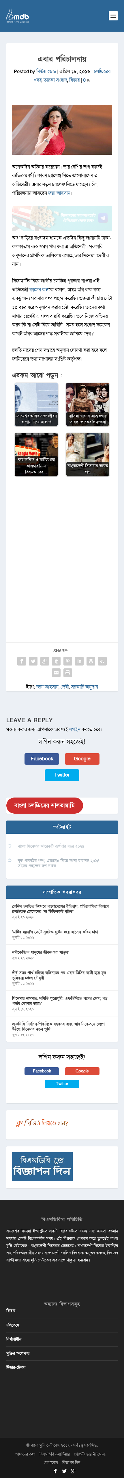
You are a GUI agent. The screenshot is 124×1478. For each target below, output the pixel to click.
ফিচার (74, 80)
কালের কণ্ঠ (38, 289)
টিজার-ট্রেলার (15, 1367)
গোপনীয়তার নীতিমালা (90, 1454)
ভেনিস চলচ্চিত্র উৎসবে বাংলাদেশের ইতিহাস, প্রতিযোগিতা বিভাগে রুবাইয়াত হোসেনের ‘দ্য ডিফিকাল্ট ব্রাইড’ (60, 909)
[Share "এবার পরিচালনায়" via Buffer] (91, 661)
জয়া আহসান (59, 193)
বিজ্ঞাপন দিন (71, 1462)
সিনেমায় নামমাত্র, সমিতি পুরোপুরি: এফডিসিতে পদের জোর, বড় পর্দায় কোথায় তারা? (59, 1001)
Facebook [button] (42, 759)
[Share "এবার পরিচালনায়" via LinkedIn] (79, 661)
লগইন (74, 729)
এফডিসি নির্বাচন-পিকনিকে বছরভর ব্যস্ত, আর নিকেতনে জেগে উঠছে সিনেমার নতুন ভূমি (58, 1026)
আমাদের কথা (25, 1454)
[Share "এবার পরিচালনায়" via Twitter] (33, 661)
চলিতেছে (12, 1325)
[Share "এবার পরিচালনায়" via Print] (68, 672)
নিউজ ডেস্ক (46, 71)
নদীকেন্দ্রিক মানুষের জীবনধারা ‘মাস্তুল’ (40, 952)
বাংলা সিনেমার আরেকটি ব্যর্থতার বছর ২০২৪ (51, 846)
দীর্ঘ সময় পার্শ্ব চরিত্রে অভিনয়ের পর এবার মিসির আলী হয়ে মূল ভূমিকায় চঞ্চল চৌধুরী (59, 975)
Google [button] (82, 759)
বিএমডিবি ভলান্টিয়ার (55, 1454)
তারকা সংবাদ (55, 80)
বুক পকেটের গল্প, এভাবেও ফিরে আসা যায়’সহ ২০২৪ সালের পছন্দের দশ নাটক (58, 863)
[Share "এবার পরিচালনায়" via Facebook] (21, 661)
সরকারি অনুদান (84, 687)
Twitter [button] (62, 775)
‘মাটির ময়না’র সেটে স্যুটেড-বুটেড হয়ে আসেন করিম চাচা (55, 932)
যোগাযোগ (51, 1462)
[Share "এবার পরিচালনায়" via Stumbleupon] (102, 661)
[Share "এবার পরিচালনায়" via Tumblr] (56, 661)
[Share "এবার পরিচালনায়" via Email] (56, 672)
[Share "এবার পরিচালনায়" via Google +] (44, 661)
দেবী (65, 687)
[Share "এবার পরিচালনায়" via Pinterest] (68, 661)
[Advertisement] (62, 546)
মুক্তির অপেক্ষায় (17, 1353)
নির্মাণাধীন (13, 1339)
